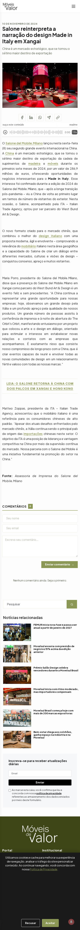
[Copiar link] (57, 117)
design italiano (50, 236)
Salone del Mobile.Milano (24, 143)
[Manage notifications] (71, 922)
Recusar (30, 923)
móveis (53, 163)
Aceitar (50, 923)
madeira (34, 163)
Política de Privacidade (43, 869)
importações (33, 434)
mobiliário (28, 246)
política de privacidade (49, 793)
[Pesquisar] (1, 921)
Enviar (40, 782)
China (9, 153)
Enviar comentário (57, 564)
